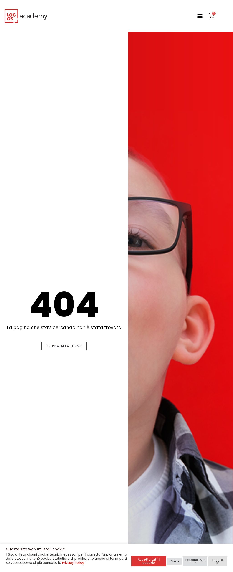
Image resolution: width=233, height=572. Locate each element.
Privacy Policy (73, 562)
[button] (199, 16)
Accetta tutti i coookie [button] (149, 561)
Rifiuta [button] (174, 561)
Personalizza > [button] (195, 561)
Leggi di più (218, 561)
